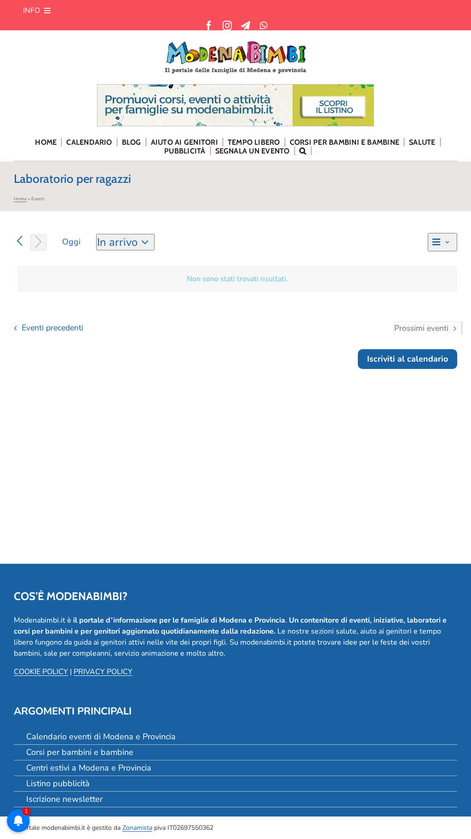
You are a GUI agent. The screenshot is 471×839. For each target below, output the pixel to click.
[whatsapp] (263, 25)
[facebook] (208, 25)
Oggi (71, 241)
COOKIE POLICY (41, 672)
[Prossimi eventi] (38, 242)
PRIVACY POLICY (103, 672)
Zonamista (137, 827)
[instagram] (227, 25)
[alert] (237, 279)
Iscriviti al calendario (407, 359)
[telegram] (245, 25)
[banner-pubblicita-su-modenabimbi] (235, 88)
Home (20, 199)
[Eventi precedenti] (20, 241)
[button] (303, 151)
